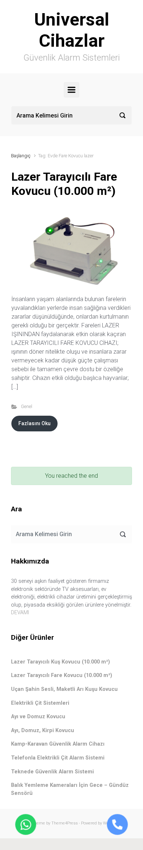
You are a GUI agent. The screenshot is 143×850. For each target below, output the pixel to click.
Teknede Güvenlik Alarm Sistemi (52, 772)
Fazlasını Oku (34, 423)
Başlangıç (20, 155)
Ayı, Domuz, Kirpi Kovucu (42, 730)
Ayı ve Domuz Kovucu (38, 717)
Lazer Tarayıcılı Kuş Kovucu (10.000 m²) (60, 662)
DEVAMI (20, 612)
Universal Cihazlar (71, 30)
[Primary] (71, 89)
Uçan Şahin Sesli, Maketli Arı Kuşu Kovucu (64, 689)
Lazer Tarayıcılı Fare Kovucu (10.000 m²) (64, 183)
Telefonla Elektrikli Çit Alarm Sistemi (57, 758)
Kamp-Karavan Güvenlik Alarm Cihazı (57, 744)
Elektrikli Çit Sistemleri (40, 703)
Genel (26, 406)
